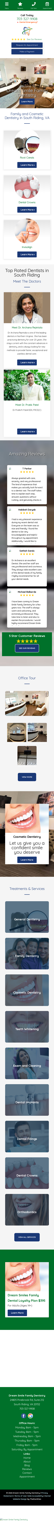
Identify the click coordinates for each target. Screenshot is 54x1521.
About (27, 1461)
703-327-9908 (27, 19)
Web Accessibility (35, 1496)
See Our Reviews (27, 648)
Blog (27, 1465)
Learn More (27, 101)
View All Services (27, 1237)
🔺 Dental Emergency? (27, 22)
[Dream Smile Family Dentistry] (27, 1519)
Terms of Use (20, 1496)
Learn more (27, 362)
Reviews (27, 1469)
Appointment (27, 1476)
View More (27, 777)
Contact (27, 1472)
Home (27, 1457)
